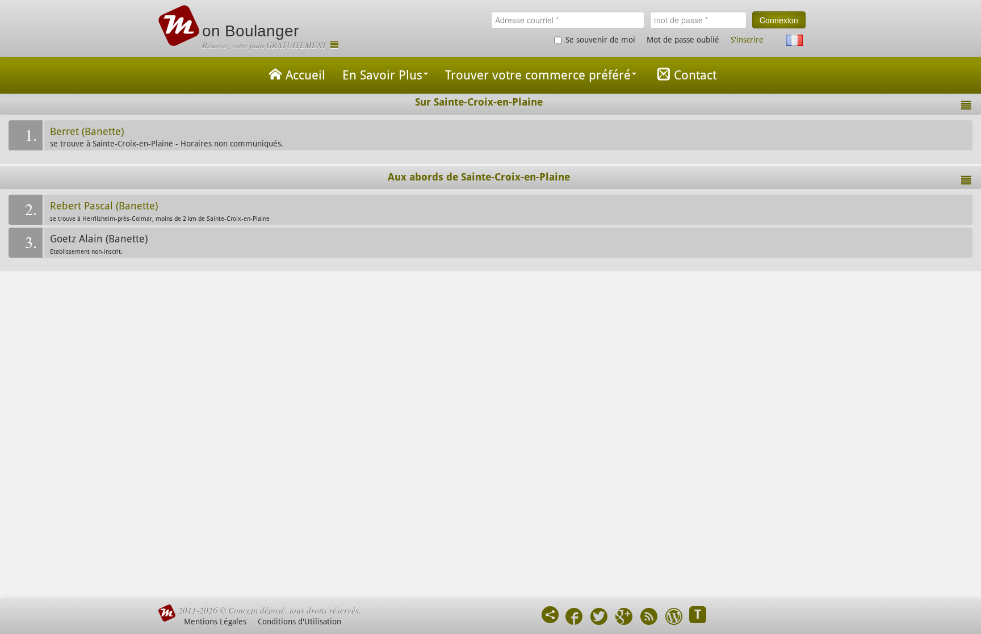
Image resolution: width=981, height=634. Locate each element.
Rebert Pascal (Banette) (104, 206)
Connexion (779, 20)
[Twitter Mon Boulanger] (598, 618)
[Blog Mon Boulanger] (673, 618)
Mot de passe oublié (683, 39)
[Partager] (550, 614)
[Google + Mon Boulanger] (623, 618)
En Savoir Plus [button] (382, 75)
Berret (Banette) (87, 131)
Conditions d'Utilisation (299, 621)
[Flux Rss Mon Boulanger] (648, 618)
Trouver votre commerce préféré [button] (538, 75)
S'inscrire (747, 39)
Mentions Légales (215, 621)
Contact (695, 75)
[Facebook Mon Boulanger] (573, 618)
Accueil (305, 75)
